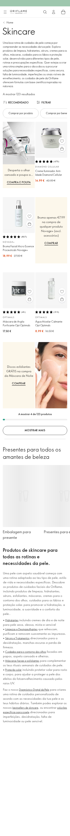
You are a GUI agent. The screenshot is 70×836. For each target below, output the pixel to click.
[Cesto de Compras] (63, 12)
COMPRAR (51, 243)
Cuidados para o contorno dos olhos (25, 652)
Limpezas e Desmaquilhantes (21, 629)
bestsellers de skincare (25, 707)
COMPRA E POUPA (19, 182)
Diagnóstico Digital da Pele (34, 689)
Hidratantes (11, 620)
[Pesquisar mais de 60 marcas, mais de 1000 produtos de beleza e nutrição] (45, 12)
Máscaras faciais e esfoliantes (22, 661)
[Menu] (5, 12)
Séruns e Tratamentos (17, 638)
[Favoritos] (62, 141)
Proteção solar (13, 670)
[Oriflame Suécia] (18, 12)
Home (10, 22)
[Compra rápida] (62, 148)
